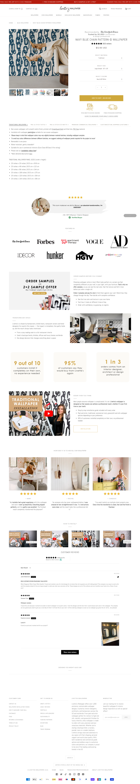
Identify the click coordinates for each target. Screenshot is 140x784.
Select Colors (101, 76)
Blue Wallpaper (23, 23)
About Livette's (45, 704)
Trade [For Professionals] (77, 770)
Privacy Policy (14, 726)
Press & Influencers (47, 713)
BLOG (62, 770)
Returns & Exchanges (16, 720)
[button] (96, 44)
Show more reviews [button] (70, 652)
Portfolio (43, 710)
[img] (25, 574)
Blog (41, 726)
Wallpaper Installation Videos (19, 707)
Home (11, 23)
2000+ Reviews (45, 707)
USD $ (69, 758)
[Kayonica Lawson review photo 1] (110, 634)
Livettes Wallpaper (36, 770)
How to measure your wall (18, 710)
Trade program (45, 729)
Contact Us (12, 704)
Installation (85, 429)
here (30, 154)
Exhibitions (44, 723)
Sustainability (45, 716)
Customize (12, 713)
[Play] (38, 68)
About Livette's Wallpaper (102, 770)
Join (126, 717)
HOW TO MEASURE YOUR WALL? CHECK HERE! (101, 116)
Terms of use (13, 723)
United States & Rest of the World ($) (69, 765)
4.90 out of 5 (61, 558)
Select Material (101, 55)
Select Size (101, 66)
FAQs (10, 716)
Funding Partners (46, 720)
